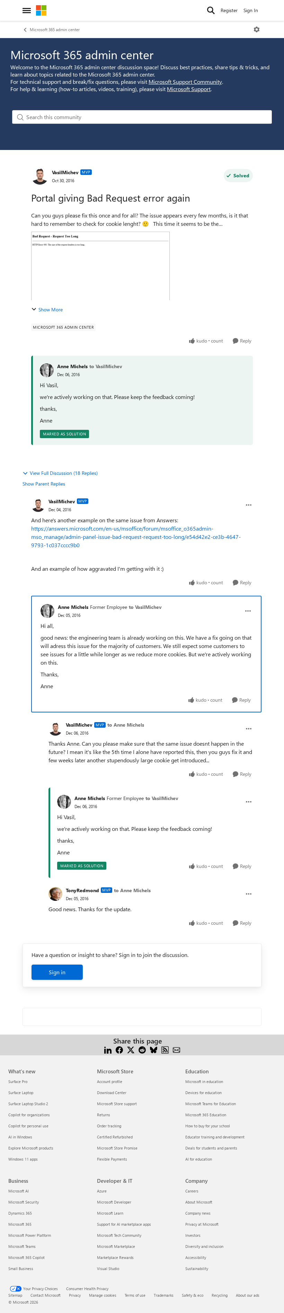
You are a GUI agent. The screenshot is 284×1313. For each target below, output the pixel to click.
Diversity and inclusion (204, 1246)
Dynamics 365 (20, 1213)
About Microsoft (198, 1202)
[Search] (211, 10)
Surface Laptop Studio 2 (28, 1103)
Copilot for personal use (28, 1125)
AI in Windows (20, 1136)
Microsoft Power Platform (29, 1235)
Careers (191, 1191)
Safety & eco (192, 1295)
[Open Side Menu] (26, 10)
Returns (103, 1114)
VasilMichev (65, 172)
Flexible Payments (112, 1159)
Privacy (75, 1295)
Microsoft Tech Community (119, 1235)
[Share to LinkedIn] (108, 1049)
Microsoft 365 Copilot (26, 1257)
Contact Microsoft (45, 1295)
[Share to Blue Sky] (153, 1049)
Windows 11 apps (23, 1159)
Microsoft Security (23, 1202)
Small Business (20, 1268)
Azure (102, 1191)
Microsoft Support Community (185, 81)
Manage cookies (102, 1295)
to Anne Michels (125, 724)
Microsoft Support (189, 88)
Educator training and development (215, 1136)
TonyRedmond (82, 890)
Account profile (109, 1081)
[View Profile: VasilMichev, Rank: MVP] (39, 176)
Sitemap (15, 1295)
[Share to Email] (176, 1049)
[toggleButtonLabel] (256, 29)
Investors (193, 1235)
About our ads (247, 1295)
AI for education (198, 1159)
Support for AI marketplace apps (124, 1224)
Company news (198, 1213)
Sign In (250, 10)
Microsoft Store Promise (117, 1148)
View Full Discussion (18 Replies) (64, 473)
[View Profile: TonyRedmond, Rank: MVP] (55, 894)
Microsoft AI (18, 1191)
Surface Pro (17, 1081)
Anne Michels (72, 366)
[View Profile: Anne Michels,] (47, 370)
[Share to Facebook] (119, 1049)
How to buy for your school (207, 1125)
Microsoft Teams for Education (210, 1103)
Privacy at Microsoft (202, 1224)
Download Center (111, 1092)
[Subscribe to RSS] (165, 1049)
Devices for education (203, 1092)
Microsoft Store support (117, 1103)
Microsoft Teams (22, 1246)
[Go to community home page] (41, 10)
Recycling (220, 1295)
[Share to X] (130, 1049)
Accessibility (195, 1257)
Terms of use (135, 1295)
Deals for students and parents (211, 1148)
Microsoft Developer (114, 1202)
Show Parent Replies (44, 483)
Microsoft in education (204, 1081)
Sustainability (196, 1268)
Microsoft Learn (110, 1213)
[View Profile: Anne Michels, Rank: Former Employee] (47, 611)
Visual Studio (108, 1268)
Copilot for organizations (29, 1114)
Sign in (57, 972)
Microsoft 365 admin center (55, 29)
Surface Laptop (20, 1092)
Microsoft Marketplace (116, 1246)
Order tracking (109, 1125)
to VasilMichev (105, 366)
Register (229, 10)
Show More (50, 309)
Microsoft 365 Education (205, 1114)
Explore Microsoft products (30, 1148)
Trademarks (164, 1295)
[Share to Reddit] (142, 1049)
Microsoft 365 (20, 1224)
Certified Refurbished (115, 1136)
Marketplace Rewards (115, 1257)
